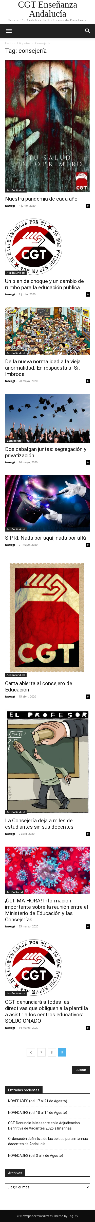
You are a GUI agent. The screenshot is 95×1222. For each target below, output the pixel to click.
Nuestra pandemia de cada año (41, 199)
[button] (9, 31)
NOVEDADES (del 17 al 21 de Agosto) (37, 1101)
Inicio (8, 43)
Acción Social (15, 892)
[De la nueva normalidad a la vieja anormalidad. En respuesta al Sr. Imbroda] (47, 331)
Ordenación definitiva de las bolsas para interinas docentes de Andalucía (48, 1141)
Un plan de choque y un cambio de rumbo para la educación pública (44, 284)
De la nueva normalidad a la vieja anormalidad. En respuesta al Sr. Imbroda (43, 367)
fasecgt (10, 205)
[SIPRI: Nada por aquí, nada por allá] (47, 503)
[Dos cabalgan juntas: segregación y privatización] (47, 418)
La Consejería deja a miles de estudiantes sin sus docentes (39, 824)
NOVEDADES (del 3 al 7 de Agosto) (35, 1156)
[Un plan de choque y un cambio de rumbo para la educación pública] (47, 247)
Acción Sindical (16, 190)
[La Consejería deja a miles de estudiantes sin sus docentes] (47, 761)
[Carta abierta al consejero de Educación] (47, 617)
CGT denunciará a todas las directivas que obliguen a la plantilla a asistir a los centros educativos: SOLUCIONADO (46, 1011)
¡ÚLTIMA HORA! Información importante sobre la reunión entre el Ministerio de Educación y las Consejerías (46, 910)
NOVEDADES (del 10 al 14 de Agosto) (37, 1113)
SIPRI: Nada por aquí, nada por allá (45, 538)
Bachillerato (14, 440)
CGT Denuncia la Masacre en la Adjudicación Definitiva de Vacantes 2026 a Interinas (44, 1125)
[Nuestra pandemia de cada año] (47, 126)
